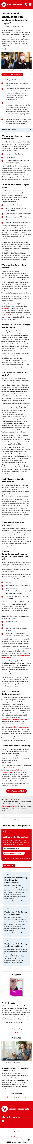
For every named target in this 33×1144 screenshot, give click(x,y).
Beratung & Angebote (11, 74)
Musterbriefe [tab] (8, 865)
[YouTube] (3, 1121)
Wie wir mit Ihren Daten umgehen (16, 858)
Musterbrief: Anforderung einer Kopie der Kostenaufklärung (15, 880)
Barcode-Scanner (10, 315)
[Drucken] (2, 49)
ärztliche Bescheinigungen (20, 727)
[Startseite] (11, 4)
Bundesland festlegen (12, 853)
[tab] (15, 1032)
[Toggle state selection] (26, 4)
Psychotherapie (8, 1003)
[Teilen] (5, 49)
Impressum (22, 1132)
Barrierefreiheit (16, 1137)
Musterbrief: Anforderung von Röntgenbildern (15, 945)
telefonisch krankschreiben (15, 768)
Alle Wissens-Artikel (15, 791)
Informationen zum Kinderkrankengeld (15, 719)
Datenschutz (11, 1132)
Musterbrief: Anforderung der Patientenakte (15, 913)
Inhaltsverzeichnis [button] (8, 130)
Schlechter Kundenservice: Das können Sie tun (15, 1069)
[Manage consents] (29, 1140)
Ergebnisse (5, 308)
